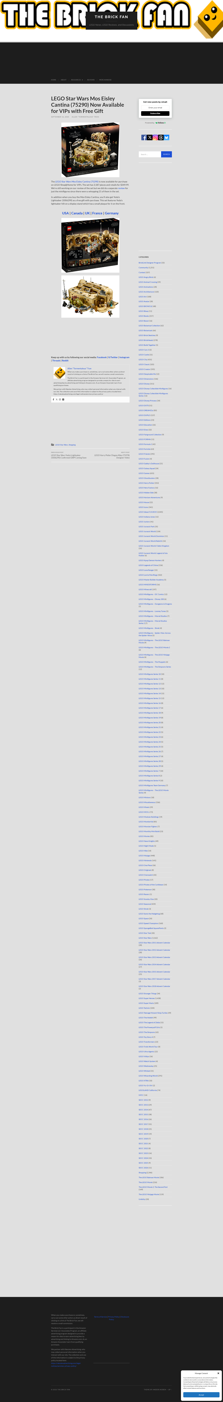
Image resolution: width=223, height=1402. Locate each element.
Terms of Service (100, 1317)
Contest (142, 272)
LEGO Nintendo (145, 860)
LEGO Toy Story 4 (146, 1037)
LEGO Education (145, 425)
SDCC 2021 (143, 1143)
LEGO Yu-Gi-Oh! (145, 1085)
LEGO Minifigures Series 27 (150, 756)
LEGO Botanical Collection (149, 325)
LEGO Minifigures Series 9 (149, 780)
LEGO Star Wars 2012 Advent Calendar (154, 950)
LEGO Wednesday (146, 1066)
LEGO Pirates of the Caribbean (151, 884)
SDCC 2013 (143, 1105)
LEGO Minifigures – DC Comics (151, 594)
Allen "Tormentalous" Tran (85, 117)
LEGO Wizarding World (148, 1076)
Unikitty (142, 1199)
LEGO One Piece (145, 865)
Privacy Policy (113, 1317)
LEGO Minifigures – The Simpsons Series (155, 667)
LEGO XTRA (144, 1080)
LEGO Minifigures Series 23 (150, 737)
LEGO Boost (144, 321)
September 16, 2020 (60, 117)
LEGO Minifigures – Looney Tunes (152, 611)
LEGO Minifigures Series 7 (149, 771)
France (97, 213)
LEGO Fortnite (144, 449)
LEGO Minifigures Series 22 (150, 732)
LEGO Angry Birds (146, 277)
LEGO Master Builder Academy (151, 580)
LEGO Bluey (143, 311)
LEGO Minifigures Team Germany (152, 785)
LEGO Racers (144, 894)
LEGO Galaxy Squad (147, 468)
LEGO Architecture (146, 292)
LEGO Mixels (144, 807)
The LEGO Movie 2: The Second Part (153, 1187)
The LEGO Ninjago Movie (149, 1194)
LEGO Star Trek (145, 933)
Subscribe (155, 113)
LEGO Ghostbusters (147, 478)
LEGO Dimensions (146, 379)
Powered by (149, 123)
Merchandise (105, 80)
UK (87, 213)
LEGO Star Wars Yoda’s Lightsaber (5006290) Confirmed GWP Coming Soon (68, 455)
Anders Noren (159, 1390)
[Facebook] (53, 399)
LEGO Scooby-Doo (146, 899)
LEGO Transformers (147, 1042)
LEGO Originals (145, 870)
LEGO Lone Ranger (146, 570)
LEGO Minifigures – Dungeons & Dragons (155, 604)
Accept (201, 1395)
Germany (112, 213)
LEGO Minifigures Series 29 (150, 766)
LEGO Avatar (144, 301)
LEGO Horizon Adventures (149, 497)
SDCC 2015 (143, 1114)
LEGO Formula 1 (145, 444)
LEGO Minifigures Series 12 (150, 684)
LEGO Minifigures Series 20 (150, 722)
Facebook (102, 357)
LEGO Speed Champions (148, 923)
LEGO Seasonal (145, 904)
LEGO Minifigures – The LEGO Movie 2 (154, 647)
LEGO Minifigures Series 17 (150, 708)
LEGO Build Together (147, 345)
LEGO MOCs (144, 812)
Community (143, 267)
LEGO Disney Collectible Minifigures (153, 388)
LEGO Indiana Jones (147, 517)
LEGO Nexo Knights (147, 841)
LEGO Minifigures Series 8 (149, 775)
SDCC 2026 (143, 1168)
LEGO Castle (144, 354)
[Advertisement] (111, 58)
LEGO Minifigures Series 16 (150, 703)
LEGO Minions (145, 797)
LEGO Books (144, 316)
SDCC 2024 (143, 1158)
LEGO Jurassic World (147, 531)
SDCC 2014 (143, 1110)
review (121, 188)
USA (65, 213)
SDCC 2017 (143, 1124)
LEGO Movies (144, 836)
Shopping (72, 445)
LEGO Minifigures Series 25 (150, 747)
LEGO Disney (144, 384)
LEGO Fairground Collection (150, 434)
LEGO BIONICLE (145, 306)
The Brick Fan (111, 17)
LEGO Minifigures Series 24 (150, 742)
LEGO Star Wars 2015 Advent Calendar (154, 972)
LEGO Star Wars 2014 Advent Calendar (154, 964)
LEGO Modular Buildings (149, 817)
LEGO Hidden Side (146, 492)
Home (53, 80)
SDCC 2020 (143, 1138)
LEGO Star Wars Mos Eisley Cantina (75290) (76, 181)
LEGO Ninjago (144, 855)
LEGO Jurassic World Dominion (151, 536)
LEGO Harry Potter (146, 483)
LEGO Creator (144, 369)
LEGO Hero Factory (146, 488)
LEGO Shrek (143, 909)
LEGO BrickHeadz (146, 340)
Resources (76, 80)
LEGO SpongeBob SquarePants (151, 928)
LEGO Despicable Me (147, 374)
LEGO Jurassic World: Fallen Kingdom (154, 546)
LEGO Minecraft (145, 589)
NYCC (141, 1095)
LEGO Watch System (147, 1061)
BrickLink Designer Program (150, 263)
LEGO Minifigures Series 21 (150, 727)
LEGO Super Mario (146, 1003)
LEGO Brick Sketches (147, 335)
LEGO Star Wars (61, 445)
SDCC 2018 (143, 1129)
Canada (77, 213)
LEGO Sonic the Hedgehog (149, 914)
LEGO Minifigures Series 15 (150, 698)
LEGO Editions (145, 420)
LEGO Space (144, 918)
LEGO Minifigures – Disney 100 (151, 599)
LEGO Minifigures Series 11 (150, 679)
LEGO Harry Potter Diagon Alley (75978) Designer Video (112, 455)
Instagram (124, 357)
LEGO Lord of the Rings (148, 575)
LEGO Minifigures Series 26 (150, 751)
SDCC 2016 (143, 1119)
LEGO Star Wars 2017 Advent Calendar (154, 979)
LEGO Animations (146, 287)
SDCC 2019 (143, 1134)
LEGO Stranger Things (147, 993)
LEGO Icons (143, 507)
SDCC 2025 (143, 1163)
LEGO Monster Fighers (148, 826)
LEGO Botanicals (145, 330)
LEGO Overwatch (146, 875)
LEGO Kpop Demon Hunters (150, 560)
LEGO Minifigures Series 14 (150, 693)
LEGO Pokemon (145, 889)
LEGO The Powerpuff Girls (149, 1027)
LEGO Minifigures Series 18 (150, 713)
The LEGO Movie (145, 1182)
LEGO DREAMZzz (146, 410)
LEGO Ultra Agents (146, 1051)
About (64, 80)
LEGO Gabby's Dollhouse (149, 463)
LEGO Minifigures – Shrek (149, 628)
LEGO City (143, 359)
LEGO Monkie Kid (146, 821)
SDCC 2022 (143, 1148)
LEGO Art (143, 296)
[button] (218, 1373)
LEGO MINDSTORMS (147, 584)
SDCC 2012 (143, 1100)
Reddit (65, 360)
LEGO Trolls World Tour (148, 1047)
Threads (56, 360)
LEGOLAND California (148, 1090)
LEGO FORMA (145, 439)
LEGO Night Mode (146, 846)
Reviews (91, 80)
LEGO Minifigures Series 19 (150, 717)
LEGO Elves (143, 430)
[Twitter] (57, 399)
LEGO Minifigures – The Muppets (152, 662)
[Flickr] (63, 399)
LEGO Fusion (144, 459)
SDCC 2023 (143, 1153)
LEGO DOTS (144, 405)
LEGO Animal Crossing (148, 282)
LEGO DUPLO (144, 415)
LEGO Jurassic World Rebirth (150, 541)
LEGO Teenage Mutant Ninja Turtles (153, 1013)
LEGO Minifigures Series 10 (150, 674)
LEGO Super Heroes (147, 998)
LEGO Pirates (144, 880)
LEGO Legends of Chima (148, 565)
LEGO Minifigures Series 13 (150, 688)
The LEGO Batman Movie (149, 1177)
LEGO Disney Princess (148, 400)
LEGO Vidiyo (144, 1056)
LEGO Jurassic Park (146, 526)
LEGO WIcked (144, 1071)
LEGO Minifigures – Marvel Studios (153, 616)
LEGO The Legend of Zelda (149, 1022)
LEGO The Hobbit (146, 1017)
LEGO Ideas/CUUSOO (148, 512)
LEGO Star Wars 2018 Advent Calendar (154, 986)
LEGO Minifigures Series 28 (150, 761)
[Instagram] (60, 399)
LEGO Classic (144, 364)
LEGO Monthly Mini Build (149, 831)
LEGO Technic (144, 1008)
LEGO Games (144, 473)
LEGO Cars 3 (144, 350)
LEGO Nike (143, 851)
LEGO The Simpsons (147, 1032)
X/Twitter (113, 357)
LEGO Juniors (144, 521)
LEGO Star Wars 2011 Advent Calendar (154, 943)
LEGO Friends (144, 454)
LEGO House (144, 502)
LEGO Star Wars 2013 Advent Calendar (154, 957)
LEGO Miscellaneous (147, 802)
